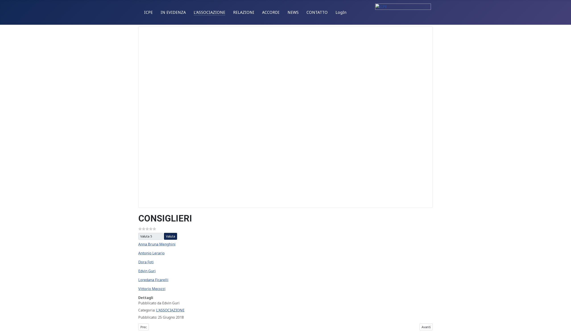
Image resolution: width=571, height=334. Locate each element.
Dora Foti (146, 262)
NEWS (293, 12)
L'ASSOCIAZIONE (209, 12)
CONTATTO (317, 12)
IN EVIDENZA (173, 12)
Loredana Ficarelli (153, 279)
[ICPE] (403, 10)
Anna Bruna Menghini (157, 244)
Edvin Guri (147, 270)
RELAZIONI (243, 12)
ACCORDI (270, 12)
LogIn (340, 12)
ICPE (148, 12)
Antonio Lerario (151, 253)
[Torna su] (565, 328)
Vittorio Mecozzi (152, 288)
